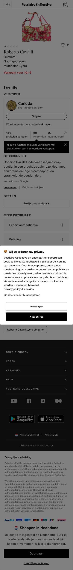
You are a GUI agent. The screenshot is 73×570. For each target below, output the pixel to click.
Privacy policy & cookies (19, 289)
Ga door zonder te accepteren (22, 295)
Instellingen (36, 306)
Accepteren (36, 316)
